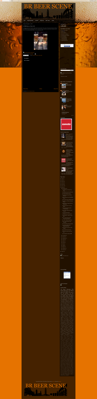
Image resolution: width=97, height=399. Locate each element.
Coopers (66, 343)
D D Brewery (70, 344)
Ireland (61, 318)
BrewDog (63, 301)
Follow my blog (67, 277)
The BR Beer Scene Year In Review (67, 192)
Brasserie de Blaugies (67, 338)
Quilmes (72, 363)
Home (24, 20)
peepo (54, 381)
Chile (61, 343)
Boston (65, 336)
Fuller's (63, 327)
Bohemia (62, 336)
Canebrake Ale (67, 340)
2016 (62, 178)
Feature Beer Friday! (30, 20)
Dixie (61, 346)
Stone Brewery (70, 294)
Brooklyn (68, 304)
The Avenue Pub (63, 302)
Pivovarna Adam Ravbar (70, 361)
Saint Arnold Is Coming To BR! (67, 233)
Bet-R (71, 299)
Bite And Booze (63, 32)
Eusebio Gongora (68, 308)
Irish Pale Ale (66, 328)
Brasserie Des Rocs (67, 337)
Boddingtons (71, 335)
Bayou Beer (63, 31)
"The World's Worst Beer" (66, 212)
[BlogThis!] (24, 55)
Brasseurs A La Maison (64, 34)
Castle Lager (62, 341)
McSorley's (66, 355)
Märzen (66, 357)
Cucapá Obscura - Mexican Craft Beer (67, 216)
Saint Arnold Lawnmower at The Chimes (67, 228)
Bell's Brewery (63, 304)
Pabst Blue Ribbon (35, 55)
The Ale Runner (63, 36)
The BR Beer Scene (66, 273)
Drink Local (42, 20)
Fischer (69, 326)
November (64, 235)
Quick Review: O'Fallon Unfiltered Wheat (67, 201)
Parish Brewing (64, 290)
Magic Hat (65, 329)
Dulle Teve (71, 346)
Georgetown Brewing (70, 348)
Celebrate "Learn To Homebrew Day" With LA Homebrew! (69, 150)
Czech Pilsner (62, 325)
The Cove (70, 301)
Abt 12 (71, 334)
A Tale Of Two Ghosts (69, 142)
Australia (68, 322)
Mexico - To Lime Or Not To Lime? (69, 134)
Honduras (71, 327)
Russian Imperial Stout (67, 320)
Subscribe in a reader (64, 76)
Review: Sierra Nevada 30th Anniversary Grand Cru (66, 218)
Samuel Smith (64, 307)
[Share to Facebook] (27, 55)
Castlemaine (66, 341)
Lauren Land (62, 354)
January (64, 249)
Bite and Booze (64, 97)
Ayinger (71, 322)
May (63, 243)
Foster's (61, 348)
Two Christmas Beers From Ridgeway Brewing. (66, 226)
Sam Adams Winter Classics (66, 193)
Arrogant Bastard (63, 322)
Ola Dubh (67, 330)
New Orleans (66, 296)
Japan (61, 352)
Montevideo (65, 356)
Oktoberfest (63, 330)
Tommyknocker (64, 333)
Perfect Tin (62, 361)
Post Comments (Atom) (30, 91)
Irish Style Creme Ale (64, 351)
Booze (65, 276)
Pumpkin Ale (66, 306)
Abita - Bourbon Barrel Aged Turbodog (66, 222)
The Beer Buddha (64, 37)
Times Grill (40, 55)
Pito (64, 361)
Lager (61, 306)
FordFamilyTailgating (65, 112)
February (64, 248)
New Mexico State (64, 113)
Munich (69, 356)
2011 (62, 185)
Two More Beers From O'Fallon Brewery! (67, 195)
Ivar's (68, 351)
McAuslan (62, 355)
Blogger (60, 381)
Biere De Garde (64, 316)
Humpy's (62, 328)
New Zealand (66, 319)
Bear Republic (62, 323)
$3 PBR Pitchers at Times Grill (67, 213)
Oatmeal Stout (64, 359)
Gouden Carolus (71, 349)
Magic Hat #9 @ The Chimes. (66, 229)
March (64, 246)
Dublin (68, 346)
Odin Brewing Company (70, 359)
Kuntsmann (70, 352)
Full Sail (66, 317)
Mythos (72, 329)
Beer (64, 275)
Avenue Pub (65, 298)
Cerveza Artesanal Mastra (64, 342)
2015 (62, 180)
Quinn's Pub (62, 364)
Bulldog (65, 324)
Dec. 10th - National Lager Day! (67, 220)
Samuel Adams (71, 306)
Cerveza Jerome (70, 342)
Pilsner (65, 309)
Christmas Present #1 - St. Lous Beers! (67, 206)
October (64, 236)
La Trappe (70, 318)
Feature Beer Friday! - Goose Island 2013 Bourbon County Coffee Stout (69, 160)
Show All (72, 115)
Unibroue (67, 321)
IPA (65, 294)
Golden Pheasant (65, 349)
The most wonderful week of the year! (69, 106)
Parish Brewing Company (65, 35)
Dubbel (67, 301)
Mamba (72, 354)
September (64, 238)
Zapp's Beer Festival (64, 40)
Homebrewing (66, 303)
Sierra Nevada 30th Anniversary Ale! (67, 232)
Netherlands (69, 357)
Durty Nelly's (62, 347)
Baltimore (67, 335)
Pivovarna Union (68, 362)
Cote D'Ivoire (70, 343)
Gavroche (65, 348)
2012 (62, 184)
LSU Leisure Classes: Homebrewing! (67, 199)
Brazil (72, 338)
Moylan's (62, 319)
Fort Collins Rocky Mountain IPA (67, 223)
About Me (36, 20)
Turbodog (68, 333)
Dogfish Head (65, 295)
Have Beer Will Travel (65, 90)
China (63, 343)
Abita (66, 292)
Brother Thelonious (63, 339)
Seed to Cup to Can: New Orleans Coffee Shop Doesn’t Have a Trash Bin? (69, 100)
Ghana (61, 349)
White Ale (71, 321)
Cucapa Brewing (65, 344)
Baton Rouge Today (64, 30)
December (64, 188)
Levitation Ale (66, 354)
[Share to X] (25, 55)
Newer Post (25, 88)
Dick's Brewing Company (69, 345)
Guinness (70, 305)
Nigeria (65, 358)
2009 (62, 251)
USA (71, 333)
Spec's (72, 297)
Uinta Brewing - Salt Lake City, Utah (67, 190)
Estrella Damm (67, 347)
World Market (67, 334)
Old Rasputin (62, 360)
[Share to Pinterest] (28, 55)
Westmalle (62, 334)
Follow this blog (67, 46)
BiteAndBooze (65, 299)
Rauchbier (69, 364)
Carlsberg (71, 340)
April (63, 245)
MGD (70, 354)
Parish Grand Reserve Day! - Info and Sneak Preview (69, 168)
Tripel (69, 302)
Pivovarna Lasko (63, 362)
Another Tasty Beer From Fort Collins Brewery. (66, 208)
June (63, 242)
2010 (62, 187)
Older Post (56, 88)
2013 (62, 182)
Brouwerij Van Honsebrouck (69, 339)
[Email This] (23, 55)
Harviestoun (66, 327)
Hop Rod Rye (69, 350)
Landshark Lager (71, 353)
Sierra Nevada (66, 297)
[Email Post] (35, 53)
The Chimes (62, 300)
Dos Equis (64, 346)
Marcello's (67, 300)
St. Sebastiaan (71, 332)
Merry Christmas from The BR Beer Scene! (67, 198)
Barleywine (71, 298)
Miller (62, 356)
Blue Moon (66, 323)
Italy (70, 328)
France (72, 326)
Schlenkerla (66, 332)
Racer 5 (65, 364)
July (63, 241)
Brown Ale (70, 316)
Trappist (69, 309)
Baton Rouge (67, 275)
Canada (68, 324)
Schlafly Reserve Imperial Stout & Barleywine (67, 204)
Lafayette (66, 353)
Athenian (62, 335)
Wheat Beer (62, 308)
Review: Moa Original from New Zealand (67, 211)
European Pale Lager (64, 326)
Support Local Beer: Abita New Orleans (68, 85)
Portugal (64, 363)
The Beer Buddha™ (65, 83)
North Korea (68, 358)
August (64, 239)
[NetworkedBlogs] (67, 44)
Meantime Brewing (71, 355)
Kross (67, 352)
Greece (61, 350)
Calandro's (67, 293)
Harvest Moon (65, 350)
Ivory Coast (71, 351)
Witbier (72, 300)
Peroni (70, 330)
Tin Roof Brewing (64, 39)
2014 (62, 181)
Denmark (64, 345)
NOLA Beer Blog (64, 105)
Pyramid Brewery (69, 331)
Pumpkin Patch (68, 363)
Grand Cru (70, 317)
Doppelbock (62, 317)
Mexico (69, 329)
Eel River (67, 325)
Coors (71, 324)
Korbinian (64, 352)
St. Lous (64, 321)
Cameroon (63, 340)
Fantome (71, 347)
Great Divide (66, 305)
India (72, 350)
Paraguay (71, 360)
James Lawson (66, 318)
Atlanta (65, 335)
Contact (53, 20)
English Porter (71, 325)
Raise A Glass (48, 20)
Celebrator (71, 341)
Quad (71, 303)
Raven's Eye (62, 332)
